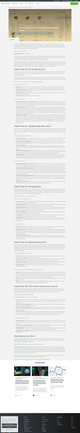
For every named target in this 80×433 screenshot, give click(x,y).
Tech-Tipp (16, 7)
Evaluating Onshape (22, 25)
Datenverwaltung (27, 25)
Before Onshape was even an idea (21, 346)
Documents (31, 25)
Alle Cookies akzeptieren (9, 424)
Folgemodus (50, 119)
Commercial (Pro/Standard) (36, 25)
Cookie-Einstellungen (9, 429)
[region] (9, 424)
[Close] (17, 418)
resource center (11, 7)
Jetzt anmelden (74, 3)
